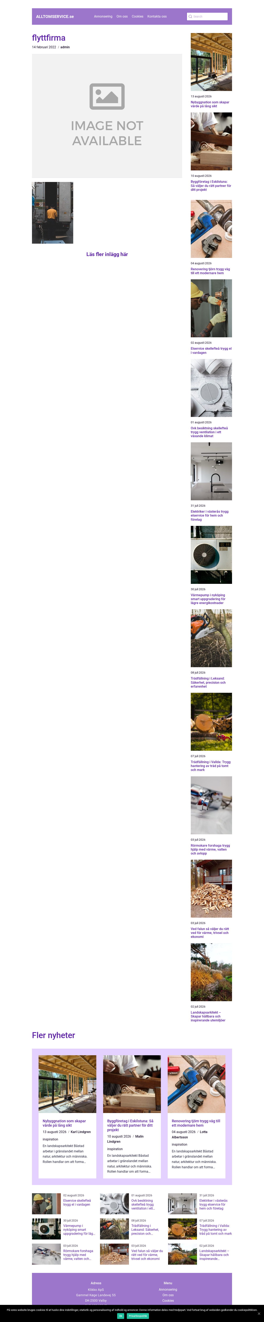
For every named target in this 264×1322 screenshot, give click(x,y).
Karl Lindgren (81, 1132)
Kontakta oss (157, 16)
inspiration (50, 1139)
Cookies (137, 16)
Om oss (122, 16)
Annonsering (103, 16)
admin (65, 47)
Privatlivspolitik (138, 1316)
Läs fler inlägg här (107, 254)
